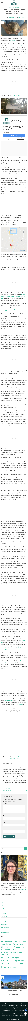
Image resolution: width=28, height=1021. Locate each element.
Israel (16, 950)
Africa (2, 902)
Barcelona (13, 941)
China (16, 944)
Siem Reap (12, 40)
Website (5, 829)
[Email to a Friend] (14, 711)
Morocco (4, 955)
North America (4, 919)
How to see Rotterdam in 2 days (14, 990)
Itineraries (3, 913)
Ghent (25, 947)
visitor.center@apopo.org (10, 93)
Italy (19, 950)
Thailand (4, 964)
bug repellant (8, 700)
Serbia (7, 961)
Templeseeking (5, 932)
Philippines (3, 957)
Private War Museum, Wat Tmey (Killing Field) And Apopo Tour (13, 296)
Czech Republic (11, 947)
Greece (3, 949)
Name (4, 815)
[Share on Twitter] (11, 711)
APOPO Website (15, 95)
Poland (9, 958)
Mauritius (20, 952)
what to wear (12, 967)
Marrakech (15, 952)
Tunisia (10, 964)
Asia (10, 7)
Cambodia (12, 758)
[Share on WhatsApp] (6, 711)
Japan (22, 949)
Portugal (14, 957)
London (7, 952)
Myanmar (10, 955)
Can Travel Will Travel (19, 45)
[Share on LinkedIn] (19, 711)
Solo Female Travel (5, 927)
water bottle (8, 690)
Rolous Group (8, 649)
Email (4, 822)
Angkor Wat (13, 662)
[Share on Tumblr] (22, 711)
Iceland (7, 950)
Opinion (21, 955)
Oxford (25, 955)
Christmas (20, 944)
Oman (18, 955)
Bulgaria (3, 944)
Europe (3, 908)
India (12, 950)
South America (4, 930)
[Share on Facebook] (9, 711)
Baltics (8, 941)
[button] (2, 2)
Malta (10, 952)
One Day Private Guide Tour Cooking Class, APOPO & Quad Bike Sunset (14, 308)
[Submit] (25, 848)
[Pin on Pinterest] (16, 711)
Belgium (24, 941)
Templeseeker (21, 17)
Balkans (4, 941)
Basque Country (19, 941)
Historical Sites (5, 910)
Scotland (3, 960)
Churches (4, 947)
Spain (17, 960)
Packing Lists (4, 921)
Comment (5, 803)
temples (23, 960)
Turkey (15, 964)
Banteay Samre (22, 647)
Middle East (4, 916)
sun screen (20, 704)
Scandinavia (21, 957)
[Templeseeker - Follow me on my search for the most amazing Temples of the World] (14, 2)
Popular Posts (15, 7)
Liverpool (3, 952)
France (22, 947)
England (17, 947)
